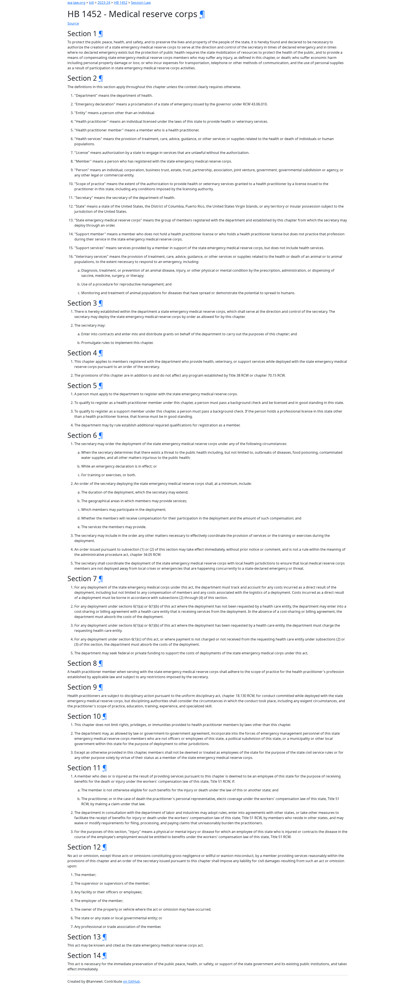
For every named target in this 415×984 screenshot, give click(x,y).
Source (73, 23)
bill (91, 2)
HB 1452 (120, 2)
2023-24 (103, 2)
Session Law (141, 2)
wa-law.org (76, 2)
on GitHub (131, 981)
